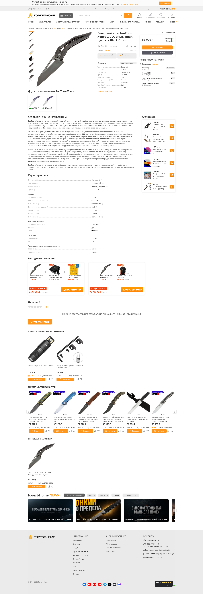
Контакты (98, 9)
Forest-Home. (43, 495)
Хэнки (148, 22)
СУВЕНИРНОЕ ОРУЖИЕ (95, 22)
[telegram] (105, 585)
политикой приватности (129, 5)
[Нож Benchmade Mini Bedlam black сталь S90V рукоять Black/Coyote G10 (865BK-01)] (114, 403)
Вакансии (76, 563)
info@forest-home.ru (153, 557)
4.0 (155, 427)
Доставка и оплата (137, 9)
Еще (148, 9)
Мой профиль (111, 544)
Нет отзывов (111, 46)
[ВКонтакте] (84, 585)
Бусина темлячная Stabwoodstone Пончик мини (159, 151)
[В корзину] (172, 126)
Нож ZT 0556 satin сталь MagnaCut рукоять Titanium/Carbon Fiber (160, 419)
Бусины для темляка (130, 22)
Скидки (107, 9)
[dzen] (114, 585)
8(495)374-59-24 (35, 9)
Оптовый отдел (79, 559)
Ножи (31, 22)
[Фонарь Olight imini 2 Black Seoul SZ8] (41, 349)
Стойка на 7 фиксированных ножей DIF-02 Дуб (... (160, 139)
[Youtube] (89, 584)
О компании (87, 9)
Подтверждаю (165, 3)
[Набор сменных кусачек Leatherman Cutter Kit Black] (70, 349)
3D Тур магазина (79, 570)
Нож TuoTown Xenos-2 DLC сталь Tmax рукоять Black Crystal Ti (40, 474)
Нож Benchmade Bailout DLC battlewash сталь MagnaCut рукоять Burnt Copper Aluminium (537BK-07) (88, 419)
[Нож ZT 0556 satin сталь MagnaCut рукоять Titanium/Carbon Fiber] (163, 403)
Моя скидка (110, 551)
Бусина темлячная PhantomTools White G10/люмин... (159, 163)
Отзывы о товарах (113, 548)
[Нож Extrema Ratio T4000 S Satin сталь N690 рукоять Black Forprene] (138, 403)
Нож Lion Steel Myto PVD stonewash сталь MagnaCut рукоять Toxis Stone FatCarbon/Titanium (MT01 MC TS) (40, 419)
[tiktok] (109, 585)
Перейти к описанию (128, 63)
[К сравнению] (46, 431)
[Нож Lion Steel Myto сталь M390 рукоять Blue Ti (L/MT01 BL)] (64, 403)
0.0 (60, 376)
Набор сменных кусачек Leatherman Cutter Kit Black (70, 366)
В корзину (158, 47)
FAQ (74, 566)
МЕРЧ (112, 22)
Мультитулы (45, 22)
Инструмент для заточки (68, 22)
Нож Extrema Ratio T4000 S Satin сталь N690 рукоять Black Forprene (138, 419)
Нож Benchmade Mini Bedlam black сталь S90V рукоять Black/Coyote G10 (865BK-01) (113, 419)
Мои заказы (111, 540)
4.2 (31, 376)
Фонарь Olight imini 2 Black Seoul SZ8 (41, 365)
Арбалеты (160, 22)
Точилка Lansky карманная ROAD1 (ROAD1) (159, 127)
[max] (119, 585)
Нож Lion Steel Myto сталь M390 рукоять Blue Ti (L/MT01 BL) (64, 419)
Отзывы (76, 574)
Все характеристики (105, 92)
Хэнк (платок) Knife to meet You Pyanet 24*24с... (160, 176)
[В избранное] (49, 431)
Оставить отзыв (39, 321)
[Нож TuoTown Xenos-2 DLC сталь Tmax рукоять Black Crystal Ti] (41, 456)
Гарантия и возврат (120, 9)
